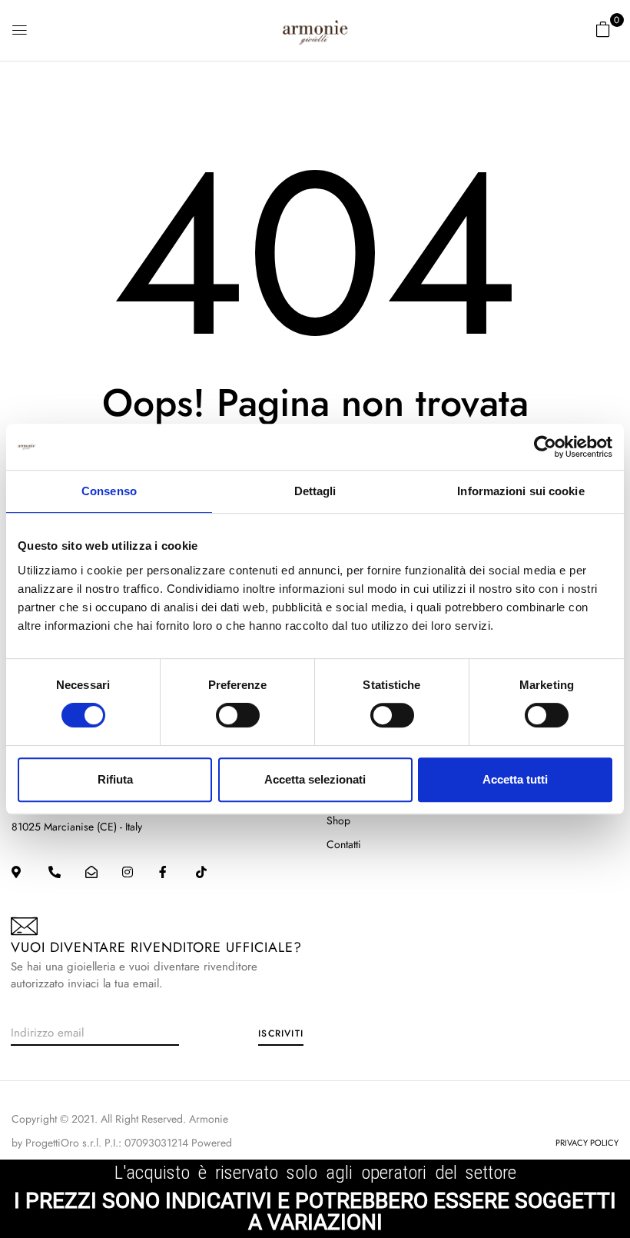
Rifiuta (115, 779)
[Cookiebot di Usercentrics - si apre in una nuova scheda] (545, 446)
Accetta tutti (515, 779)
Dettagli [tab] (315, 491)
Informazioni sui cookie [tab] (520, 491)
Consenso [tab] (109, 491)
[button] (603, 29)
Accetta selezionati (315, 779)
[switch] (238, 715)
